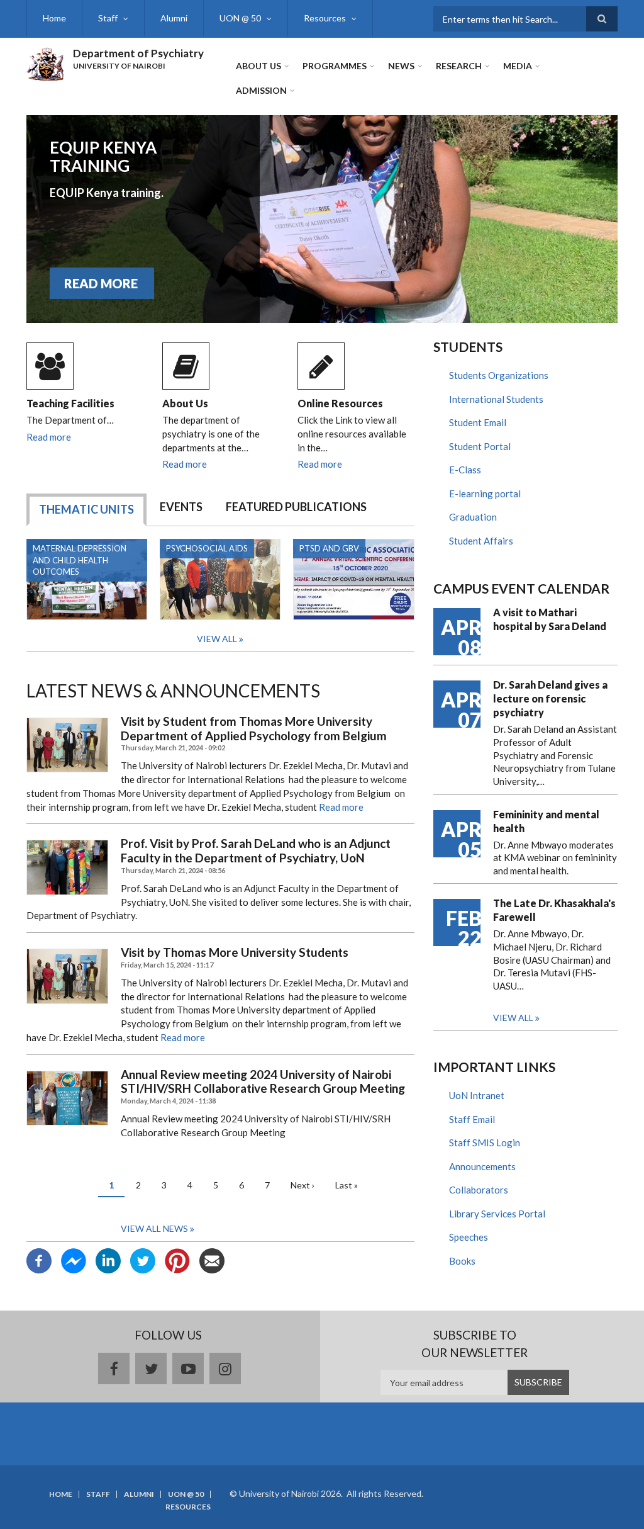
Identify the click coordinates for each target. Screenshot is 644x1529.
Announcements (482, 1166)
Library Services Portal (497, 1213)
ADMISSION (261, 90)
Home (54, 18)
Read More (101, 283)
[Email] (212, 1259)
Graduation (473, 516)
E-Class (465, 469)
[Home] (45, 62)
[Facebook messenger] (73, 1259)
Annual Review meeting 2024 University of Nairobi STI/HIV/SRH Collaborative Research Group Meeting (263, 1082)
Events (181, 507)
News (401, 65)
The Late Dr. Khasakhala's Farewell (554, 910)
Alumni (173, 18)
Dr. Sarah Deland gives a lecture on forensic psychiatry (550, 698)
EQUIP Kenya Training (103, 156)
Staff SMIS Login (484, 1142)
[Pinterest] (177, 1259)
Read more (48, 437)
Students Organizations (498, 375)
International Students (496, 399)
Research (459, 65)
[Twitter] (142, 1259)
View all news (154, 1228)
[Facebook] (39, 1259)
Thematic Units (86, 509)
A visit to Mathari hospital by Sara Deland (549, 619)
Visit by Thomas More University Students (234, 952)
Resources (325, 18)
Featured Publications (296, 507)
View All (217, 638)
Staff (108, 18)
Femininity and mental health (546, 821)
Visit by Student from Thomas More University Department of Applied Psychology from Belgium (254, 728)
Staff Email (472, 1119)
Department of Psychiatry (138, 53)
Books (462, 1261)
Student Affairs (481, 540)
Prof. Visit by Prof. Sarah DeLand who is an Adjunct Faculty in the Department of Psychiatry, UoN (256, 851)
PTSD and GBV (329, 548)
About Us (258, 65)
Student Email (477, 422)
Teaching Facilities (70, 403)
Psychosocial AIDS (207, 548)
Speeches (468, 1237)
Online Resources (340, 403)
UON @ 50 (240, 18)
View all (513, 1017)
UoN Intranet (476, 1095)
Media (517, 65)
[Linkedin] (108, 1259)
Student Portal (480, 446)
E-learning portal (485, 493)
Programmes (335, 65)
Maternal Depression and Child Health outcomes (79, 560)
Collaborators (478, 1189)
